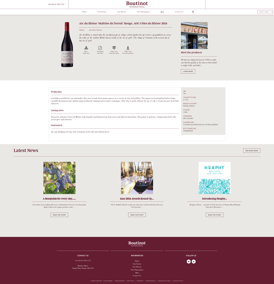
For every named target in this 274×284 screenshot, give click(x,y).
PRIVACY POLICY (130, 280)
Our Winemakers (143, 12)
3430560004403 (188, 131)
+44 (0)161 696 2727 (56, 4)
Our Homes (121, 12)
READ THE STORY (59, 215)
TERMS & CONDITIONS (120, 280)
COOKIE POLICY (140, 280)
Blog (162, 12)
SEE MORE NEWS (251, 151)
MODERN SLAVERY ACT (151, 280)
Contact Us (179, 12)
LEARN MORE (188, 71)
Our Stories (102, 12)
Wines (84, 12)
